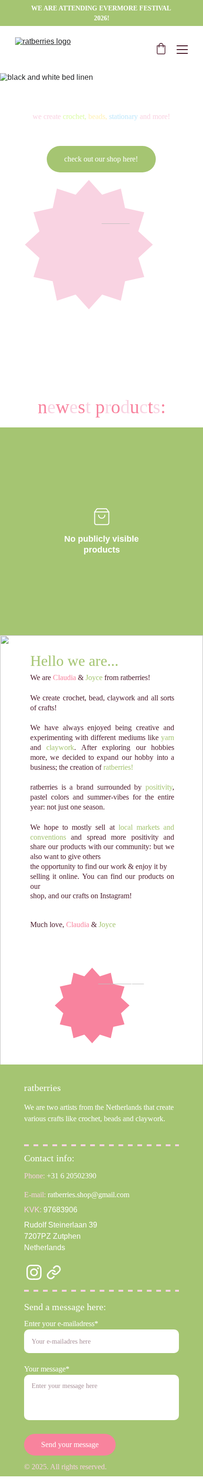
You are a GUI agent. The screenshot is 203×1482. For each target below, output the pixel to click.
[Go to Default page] (53, 1272)
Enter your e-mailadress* (61, 1324)
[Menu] (182, 49)
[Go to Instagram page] (34, 1272)
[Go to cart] (161, 50)
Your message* (46, 1369)
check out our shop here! (101, 159)
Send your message (70, 1444)
